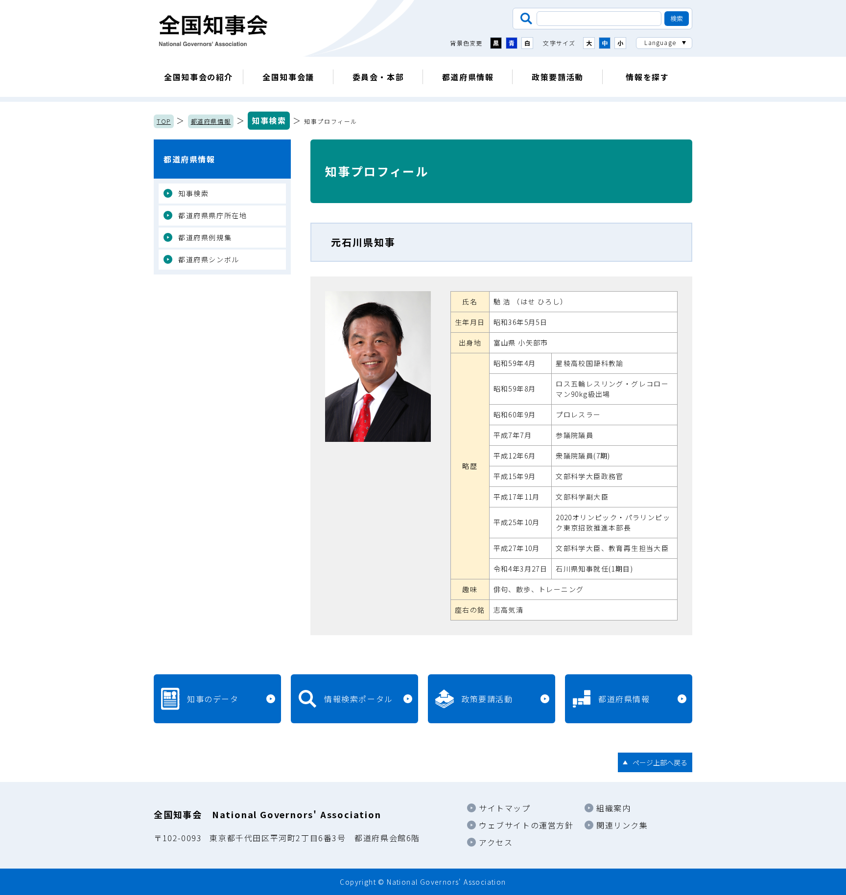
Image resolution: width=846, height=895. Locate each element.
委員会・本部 (378, 77)
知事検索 (269, 120)
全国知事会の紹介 (198, 77)
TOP (164, 121)
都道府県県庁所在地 (212, 215)
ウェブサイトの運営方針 (526, 825)
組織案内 (613, 808)
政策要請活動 (558, 77)
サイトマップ (505, 808)
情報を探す (647, 77)
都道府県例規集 (205, 237)
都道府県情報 (468, 77)
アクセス (496, 842)
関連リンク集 (622, 825)
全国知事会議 (288, 77)
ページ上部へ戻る (660, 762)
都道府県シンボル (208, 259)
